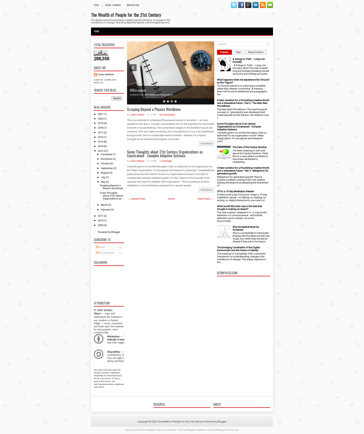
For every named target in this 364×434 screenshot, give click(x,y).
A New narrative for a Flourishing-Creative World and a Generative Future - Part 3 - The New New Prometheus (243, 103)
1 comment (165, 161)
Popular (224, 52)
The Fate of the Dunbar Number (250, 147)
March (104, 204)
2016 (101, 137)
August (105, 172)
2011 (101, 215)
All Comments (106, 252)
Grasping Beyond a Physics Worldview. (112, 187)
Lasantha (171, 430)
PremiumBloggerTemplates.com (194, 430)
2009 (101, 225)
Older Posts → (205, 198)
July (103, 177)
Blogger (115, 232)
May (103, 181)
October (105, 163)
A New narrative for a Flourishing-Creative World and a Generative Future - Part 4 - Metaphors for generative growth (243, 170)
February (106, 209)
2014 (101, 146)
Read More (206, 143)
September (107, 168)
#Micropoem (133, 5)
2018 (101, 127)
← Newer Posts (136, 198)
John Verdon (106, 75)
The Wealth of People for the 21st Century (126, 14)
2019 (101, 123)
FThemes (141, 430)
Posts (101, 247)
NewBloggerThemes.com (226, 430)
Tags (238, 52)
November (107, 158)
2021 (101, 114)
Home (96, 5)
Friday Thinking (113, 5)
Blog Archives (256, 52)
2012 (101, 150)
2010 (101, 220)
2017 (101, 132)
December (107, 154)
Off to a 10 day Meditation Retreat (235, 191)
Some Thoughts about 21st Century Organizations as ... (112, 195)
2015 (101, 141)
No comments (167, 114)
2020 (101, 118)
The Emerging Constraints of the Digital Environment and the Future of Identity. (238, 249)
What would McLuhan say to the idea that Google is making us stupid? (239, 207)
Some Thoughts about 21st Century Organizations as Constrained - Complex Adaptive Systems (165, 153)
